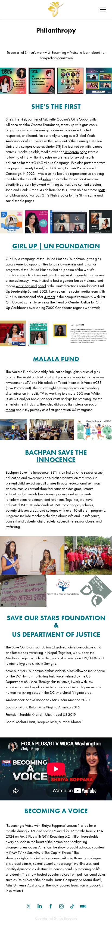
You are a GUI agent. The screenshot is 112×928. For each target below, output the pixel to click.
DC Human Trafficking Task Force (40, 676)
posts (101, 190)
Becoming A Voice (65, 52)
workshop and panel (31, 286)
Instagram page (75, 152)
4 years (49, 296)
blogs (16, 195)
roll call (51, 377)
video (47, 179)
